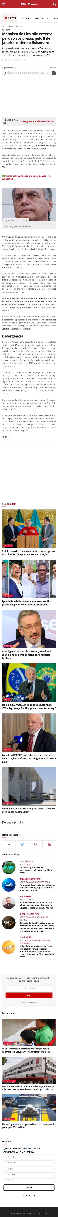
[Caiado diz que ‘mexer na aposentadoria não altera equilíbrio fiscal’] (9, 867)
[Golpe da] (9, 947)
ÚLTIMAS (26, 18)
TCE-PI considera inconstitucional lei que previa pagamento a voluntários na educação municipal (26, 1050)
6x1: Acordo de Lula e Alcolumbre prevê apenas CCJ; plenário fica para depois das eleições (28, 552)
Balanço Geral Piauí (30, 879)
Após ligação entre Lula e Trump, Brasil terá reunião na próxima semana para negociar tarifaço (26, 655)
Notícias (11, 26)
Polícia (10, 1156)
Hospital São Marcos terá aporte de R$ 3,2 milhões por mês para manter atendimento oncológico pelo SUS (28, 1088)
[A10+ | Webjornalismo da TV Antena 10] (29, 4)
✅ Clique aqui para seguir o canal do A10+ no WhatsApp (26, 177)
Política (19, 26)
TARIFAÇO (8, 646)
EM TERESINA (9, 1081)
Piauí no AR (26, 937)
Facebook (38, 121)
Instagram (26, 121)
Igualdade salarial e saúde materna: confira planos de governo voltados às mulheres (26, 603)
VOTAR (29, 1187)
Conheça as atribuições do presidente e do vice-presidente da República (28, 810)
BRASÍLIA (7, 750)
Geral (10, 1168)
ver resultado (29, 1195)
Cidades (11, 1162)
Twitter (50, 121)
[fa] (49, 844)
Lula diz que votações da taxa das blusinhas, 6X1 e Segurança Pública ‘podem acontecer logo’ (29, 706)
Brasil (10, 1180)
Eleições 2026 (26, 861)
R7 (48, 18)
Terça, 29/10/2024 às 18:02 (12, 60)
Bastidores (25, 896)
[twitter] (22, 844)
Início (4, 26)
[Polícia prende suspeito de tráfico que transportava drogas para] (9, 884)
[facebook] (9, 844)
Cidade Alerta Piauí (30, 914)
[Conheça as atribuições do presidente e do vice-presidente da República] (29, 786)
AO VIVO (12, 18)
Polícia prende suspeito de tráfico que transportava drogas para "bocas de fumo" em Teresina (37, 888)
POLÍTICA (8, 546)
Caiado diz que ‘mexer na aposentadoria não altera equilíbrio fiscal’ (36, 870)
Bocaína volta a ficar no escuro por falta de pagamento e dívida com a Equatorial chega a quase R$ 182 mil (36, 905)
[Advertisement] (29, 96)
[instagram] (36, 844)
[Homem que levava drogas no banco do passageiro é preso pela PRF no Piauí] (29, 1107)
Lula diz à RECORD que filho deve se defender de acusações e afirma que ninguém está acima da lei (29, 758)
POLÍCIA (39, 18)
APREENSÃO (9, 1119)
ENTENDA (8, 803)
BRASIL (7, 699)
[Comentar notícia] (24, 60)
